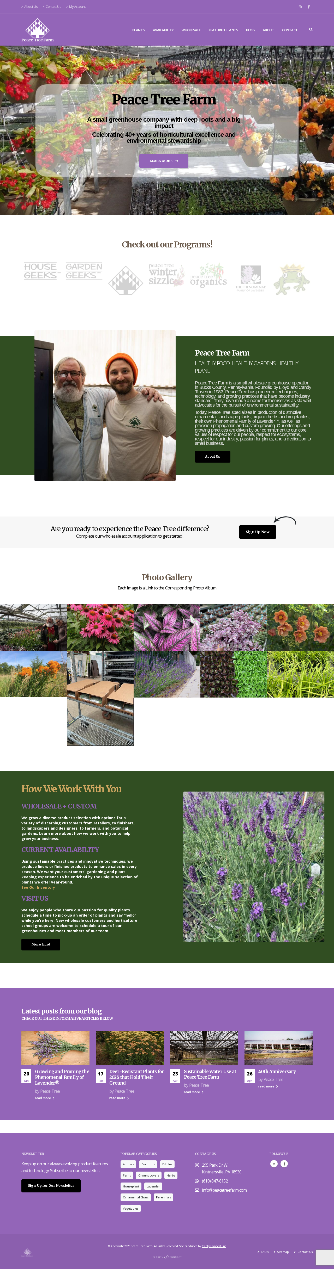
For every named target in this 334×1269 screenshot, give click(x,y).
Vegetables (130, 1208)
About (268, 30)
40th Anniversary (277, 1071)
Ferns (127, 1175)
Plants (138, 30)
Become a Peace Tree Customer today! (164, 172)
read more (43, 1098)
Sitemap (282, 1252)
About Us (31, 6)
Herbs (171, 1175)
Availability (163, 30)
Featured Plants (223, 30)
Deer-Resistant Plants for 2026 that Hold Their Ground (136, 1077)
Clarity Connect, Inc (214, 1246)
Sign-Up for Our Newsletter (51, 1185)
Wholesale (191, 30)
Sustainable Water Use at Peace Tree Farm (210, 1074)
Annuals (128, 1164)
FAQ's (264, 1252)
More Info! (41, 944)
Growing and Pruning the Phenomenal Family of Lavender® (62, 1077)
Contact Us (53, 6)
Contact (290, 30)
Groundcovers (148, 1175)
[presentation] (14, 130)
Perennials (163, 1197)
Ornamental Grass (135, 1197)
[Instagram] (300, 6)
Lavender (153, 1186)
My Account (77, 6)
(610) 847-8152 (215, 1181)
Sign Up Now (258, 532)
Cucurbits (148, 1164)
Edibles (167, 1164)
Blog (250, 30)
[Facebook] (308, 6)
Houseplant (131, 1186)
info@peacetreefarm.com (224, 1190)
